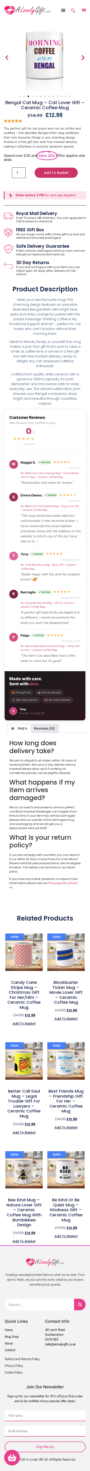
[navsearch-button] (73, 8)
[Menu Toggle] (63, 10)
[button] (7, 57)
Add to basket (56, 172)
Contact (10, 1350)
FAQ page (55, 883)
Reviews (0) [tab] (44, 728)
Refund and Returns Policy (22, 1359)
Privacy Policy (14, 1366)
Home (9, 1330)
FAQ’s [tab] (22, 728)
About (9, 1343)
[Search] (80, 1304)
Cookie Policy (14, 1372)
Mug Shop (12, 1336)
